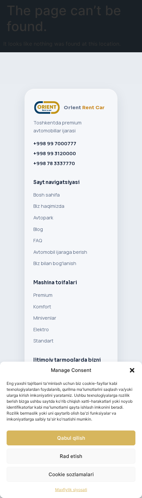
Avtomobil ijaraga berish (60, 252)
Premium (43, 295)
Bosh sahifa (46, 195)
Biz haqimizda (48, 206)
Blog (38, 229)
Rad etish (71, 456)
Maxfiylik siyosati (71, 489)
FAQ (37, 240)
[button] (132, 370)
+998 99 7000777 (54, 143)
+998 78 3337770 (54, 163)
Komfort (42, 306)
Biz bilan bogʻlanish (54, 263)
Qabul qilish (71, 438)
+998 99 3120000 (54, 153)
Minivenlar (44, 318)
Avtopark (43, 217)
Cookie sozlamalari (71, 474)
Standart (43, 341)
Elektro (41, 329)
